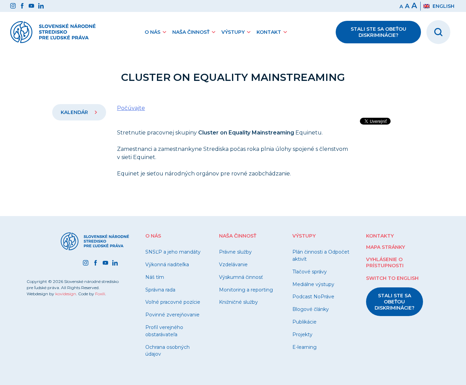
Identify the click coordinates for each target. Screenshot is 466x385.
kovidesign (65, 293)
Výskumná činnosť (241, 277)
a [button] (407, 6)
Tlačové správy (309, 272)
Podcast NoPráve (313, 297)
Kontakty (380, 236)
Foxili (100, 293)
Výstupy (233, 32)
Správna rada (160, 290)
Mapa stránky (385, 247)
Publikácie (304, 322)
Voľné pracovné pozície (172, 302)
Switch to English (392, 278)
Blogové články (310, 309)
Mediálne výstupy (313, 284)
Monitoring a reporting (246, 290)
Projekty (302, 334)
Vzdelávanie (233, 264)
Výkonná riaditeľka (167, 264)
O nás (152, 32)
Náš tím (154, 277)
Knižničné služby (238, 302)
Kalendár (75, 112)
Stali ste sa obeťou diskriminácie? (378, 32)
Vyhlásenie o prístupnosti (385, 262)
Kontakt (269, 32)
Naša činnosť (190, 32)
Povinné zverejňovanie (172, 315)
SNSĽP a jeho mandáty (173, 252)
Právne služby (235, 252)
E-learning (304, 347)
